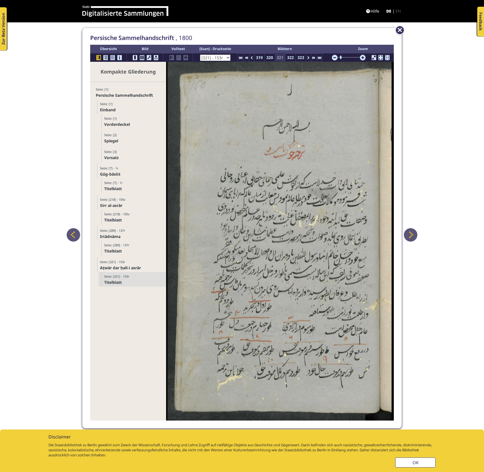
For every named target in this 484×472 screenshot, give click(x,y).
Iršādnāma (110, 236)
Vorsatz (111, 157)
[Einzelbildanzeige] (135, 57)
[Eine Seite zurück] (73, 235)
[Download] (156, 57)
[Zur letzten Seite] (320, 57)
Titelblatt (113, 188)
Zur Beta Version (3, 29)
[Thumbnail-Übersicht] (112, 57)
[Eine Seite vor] (410, 235)
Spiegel (111, 140)
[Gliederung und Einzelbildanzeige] (98, 57)
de (388, 11)
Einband (108, 109)
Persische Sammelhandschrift (124, 95)
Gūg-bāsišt (110, 174)
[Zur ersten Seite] (241, 57)
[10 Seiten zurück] (246, 57)
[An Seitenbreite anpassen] (380, 57)
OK (415, 462)
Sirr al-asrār (111, 205)
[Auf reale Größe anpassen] (387, 57)
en (398, 11)
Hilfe (375, 11)
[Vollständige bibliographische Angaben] (119, 57)
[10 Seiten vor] (314, 57)
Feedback (480, 21)
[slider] (342, 57)
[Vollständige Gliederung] (105, 57)
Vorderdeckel (117, 124)
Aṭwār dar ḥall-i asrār (120, 267)
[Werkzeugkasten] (149, 57)
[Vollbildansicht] (374, 57)
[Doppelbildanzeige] (142, 57)
